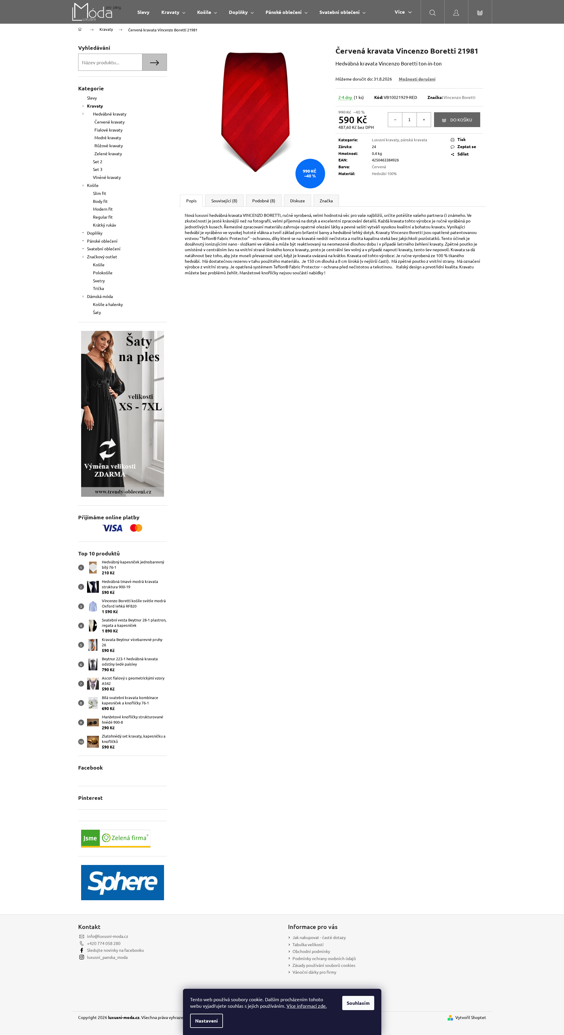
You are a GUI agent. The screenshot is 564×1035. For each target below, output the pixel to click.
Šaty (97, 312)
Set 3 (97, 169)
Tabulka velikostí (308, 944)
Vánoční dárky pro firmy (314, 972)
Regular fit (103, 217)
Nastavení (206, 1021)
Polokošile (103, 272)
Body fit (100, 201)
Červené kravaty (109, 121)
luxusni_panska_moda (107, 957)
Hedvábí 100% (384, 173)
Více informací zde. (307, 1006)
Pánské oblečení (102, 240)
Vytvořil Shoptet (470, 1017)
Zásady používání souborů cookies (324, 965)
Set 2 (97, 161)
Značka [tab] (326, 200)
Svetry (99, 280)
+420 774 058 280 (103, 943)
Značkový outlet (102, 256)
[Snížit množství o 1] (395, 120)
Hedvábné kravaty (109, 113)
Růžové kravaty (108, 145)
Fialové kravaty (108, 129)
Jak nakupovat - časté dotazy (319, 937)
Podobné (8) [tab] (263, 200)
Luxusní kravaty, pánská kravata (399, 139)
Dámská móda (100, 296)
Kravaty (95, 105)
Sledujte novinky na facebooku (115, 950)
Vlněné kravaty (107, 177)
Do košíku (461, 119)
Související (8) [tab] (224, 200)
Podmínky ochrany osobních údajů (324, 958)
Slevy (92, 97)
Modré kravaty (107, 137)
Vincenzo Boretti (459, 97)
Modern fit (103, 209)
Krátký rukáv (104, 224)
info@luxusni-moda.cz (107, 936)
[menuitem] (143, 12)
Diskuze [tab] (297, 200)
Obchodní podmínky (311, 951)
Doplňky (94, 232)
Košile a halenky (108, 304)
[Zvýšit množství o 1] (424, 120)
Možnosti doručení (417, 78)
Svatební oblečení (103, 248)
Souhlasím (358, 1003)
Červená (379, 166)
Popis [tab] (191, 200)
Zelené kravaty (108, 153)
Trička (98, 288)
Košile (93, 185)
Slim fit (99, 193)
